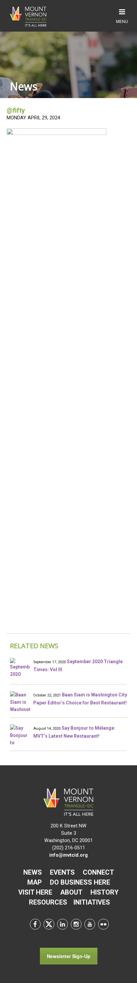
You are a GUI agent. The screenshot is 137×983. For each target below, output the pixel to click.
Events (62, 872)
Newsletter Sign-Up (68, 956)
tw (49, 924)
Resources (48, 902)
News (32, 872)
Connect (98, 872)
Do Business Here (80, 882)
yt (90, 924)
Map (34, 882)
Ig (76, 924)
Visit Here (35, 892)
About (71, 892)
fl (103, 924)
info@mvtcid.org (68, 855)
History (104, 892)
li (63, 924)
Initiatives (91, 902)
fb (35, 924)
